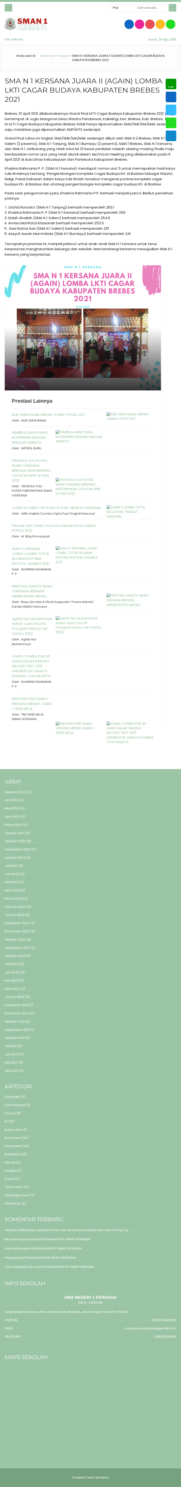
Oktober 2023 (15, 841)
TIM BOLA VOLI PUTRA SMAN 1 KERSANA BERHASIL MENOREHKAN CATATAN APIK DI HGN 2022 (31, 470)
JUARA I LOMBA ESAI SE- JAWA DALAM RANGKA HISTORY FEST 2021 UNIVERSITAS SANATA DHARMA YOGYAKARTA (31, 666)
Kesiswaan (13, 1146)
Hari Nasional (15, 1105)
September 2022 (18, 948)
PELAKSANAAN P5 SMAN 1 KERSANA (64, 1239)
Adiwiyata (12, 1096)
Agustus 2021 (14, 1038)
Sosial (9, 1178)
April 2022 (12, 989)
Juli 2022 (11, 964)
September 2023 (18, 849)
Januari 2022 (15, 997)
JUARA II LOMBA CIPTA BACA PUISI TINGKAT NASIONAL (56, 507)
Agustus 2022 (15, 956)
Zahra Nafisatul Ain (19, 1267)
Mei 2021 (11, 1062)
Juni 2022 (12, 972)
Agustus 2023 (15, 857)
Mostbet (11, 1170)
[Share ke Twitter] (171, 110)
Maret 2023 (13, 898)
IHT (7, 1121)
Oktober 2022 (15, 939)
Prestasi (63, 55)
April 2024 (12, 816)
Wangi (10, 1257)
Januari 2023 (15, 915)
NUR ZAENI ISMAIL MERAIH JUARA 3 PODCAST (49, 414)
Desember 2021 (17, 1005)
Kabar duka (14, 1129)
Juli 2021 (11, 1046)
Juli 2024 (11, 800)
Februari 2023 (15, 907)
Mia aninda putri (17, 1239)
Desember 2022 (17, 923)
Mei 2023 (11, 882)
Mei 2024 (12, 808)
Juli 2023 (11, 866)
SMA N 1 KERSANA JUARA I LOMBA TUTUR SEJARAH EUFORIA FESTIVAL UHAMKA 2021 (30, 556)
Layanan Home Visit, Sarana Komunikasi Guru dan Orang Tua (82, 1230)
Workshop (13, 1203)
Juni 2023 (12, 874)
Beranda (47, 55)
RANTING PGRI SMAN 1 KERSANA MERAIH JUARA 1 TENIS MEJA (32, 703)
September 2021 (17, 1030)
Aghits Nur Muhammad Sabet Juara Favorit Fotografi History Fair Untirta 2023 (32, 626)
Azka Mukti (13, 1248)
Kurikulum (12, 1154)
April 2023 (12, 890)
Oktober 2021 (15, 1021)
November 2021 (17, 1013)
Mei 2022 (11, 980)
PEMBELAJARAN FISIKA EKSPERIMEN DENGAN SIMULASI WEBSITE (30, 437)
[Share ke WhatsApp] (171, 123)
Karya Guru (13, 1137)
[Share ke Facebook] (171, 97)
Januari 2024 (15, 833)
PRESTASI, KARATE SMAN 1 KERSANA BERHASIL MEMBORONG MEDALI (32, 591)
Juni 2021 (11, 1054)
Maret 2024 (13, 825)
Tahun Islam (14, 1187)
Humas (10, 1113)
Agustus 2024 (15, 792)
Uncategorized (16, 1195)
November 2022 (17, 931)
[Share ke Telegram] (171, 136)
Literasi (10, 1162)
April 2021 (12, 1071)
